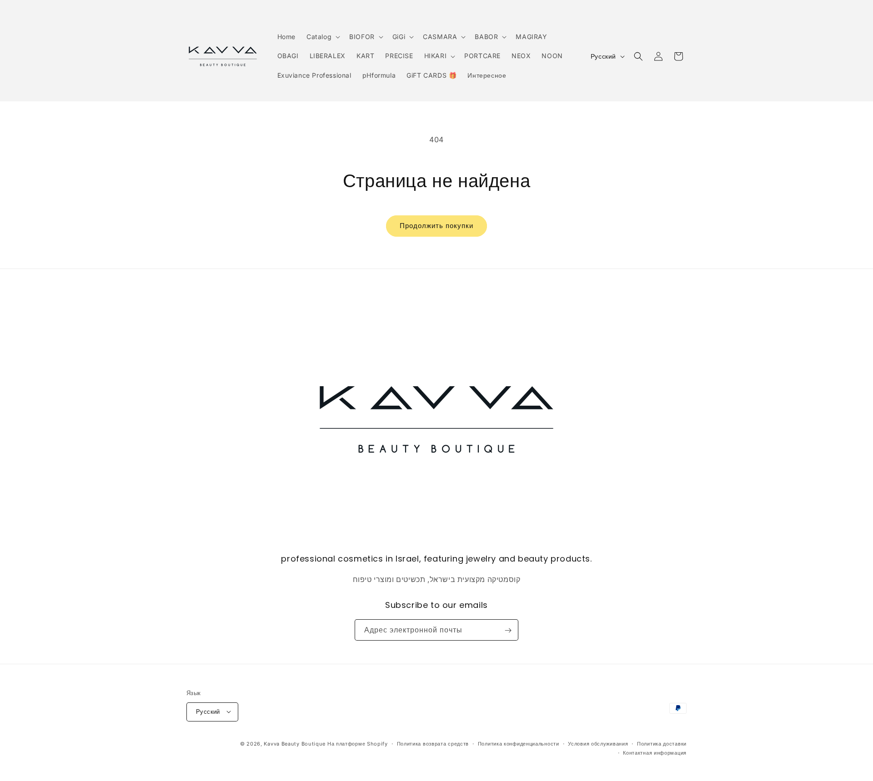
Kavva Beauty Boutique (295, 743)
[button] (322, 36)
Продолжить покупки (436, 225)
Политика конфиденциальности (518, 743)
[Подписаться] (508, 630)
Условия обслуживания (598, 743)
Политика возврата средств (433, 743)
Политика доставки (662, 743)
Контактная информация (655, 752)
